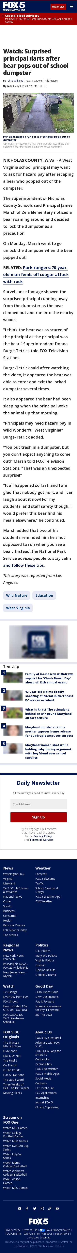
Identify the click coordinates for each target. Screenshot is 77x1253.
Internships (42, 1097)
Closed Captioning (46, 1107)
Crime (7, 901)
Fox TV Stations (34, 80)
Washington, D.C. (14, 874)
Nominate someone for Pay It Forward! (48, 1008)
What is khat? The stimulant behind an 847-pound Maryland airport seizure (48, 714)
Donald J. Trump (45, 975)
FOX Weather (43, 901)
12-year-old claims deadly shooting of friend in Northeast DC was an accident (49, 696)
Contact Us (42, 1059)
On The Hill (10, 1065)
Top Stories (10, 935)
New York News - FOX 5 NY (14, 957)
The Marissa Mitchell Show (12, 1044)
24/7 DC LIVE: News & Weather (16, 890)
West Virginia (18, 607)
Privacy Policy (43, 836)
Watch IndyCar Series (12, 1156)
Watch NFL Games (15, 1128)
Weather (43, 868)
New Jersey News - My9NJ (15, 974)
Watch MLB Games (15, 1141)
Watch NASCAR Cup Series (16, 1147)
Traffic (39, 883)
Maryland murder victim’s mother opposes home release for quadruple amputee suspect (49, 731)
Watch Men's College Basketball (15, 1164)
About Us (43, 1032)
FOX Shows (10, 1001)
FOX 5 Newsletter (46, 1069)
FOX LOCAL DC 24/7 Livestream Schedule (13, 1018)
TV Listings (10, 992)
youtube (20, 1208)
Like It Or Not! (12, 1056)
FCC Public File (44, 1088)
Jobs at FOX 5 (44, 1102)
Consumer (9, 916)
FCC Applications (46, 1093)
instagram (42, 1208)
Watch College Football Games (13, 1134)
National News (12, 896)
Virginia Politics (44, 960)
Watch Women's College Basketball (15, 1172)
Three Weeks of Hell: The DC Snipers (16, 1086)
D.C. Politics (42, 951)
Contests (41, 1083)
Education (44, 595)
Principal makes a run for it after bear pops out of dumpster (36, 138)
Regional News (11, 947)
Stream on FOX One (12, 1120)
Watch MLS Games (15, 1188)
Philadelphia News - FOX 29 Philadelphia (15, 965)
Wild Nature (51, 80)
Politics (41, 945)
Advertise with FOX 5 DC (47, 1044)
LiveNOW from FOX (15, 997)
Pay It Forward (44, 1001)
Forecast (41, 874)
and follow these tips (23, 565)
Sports (7, 906)
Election (40, 965)
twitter (35, 1208)
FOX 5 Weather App (47, 896)
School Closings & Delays (46, 890)
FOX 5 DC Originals (11, 1034)
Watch (8, 986)
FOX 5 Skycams (45, 878)
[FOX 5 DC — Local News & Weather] (14, 6)
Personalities (43, 1064)
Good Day (44, 986)
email (57, 1208)
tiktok (50, 1208)
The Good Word (13, 1079)
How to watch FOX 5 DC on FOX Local (15, 1008)
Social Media (43, 1078)
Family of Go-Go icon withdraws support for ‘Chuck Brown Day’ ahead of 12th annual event (49, 678)
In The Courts (12, 1070)
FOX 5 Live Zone (13, 1075)
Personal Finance (14, 925)
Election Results (45, 970)
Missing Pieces (12, 1093)
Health (7, 920)
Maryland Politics (46, 955)
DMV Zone (10, 1051)
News (8, 868)
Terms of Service (41, 840)
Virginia (7, 878)
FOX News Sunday (15, 930)
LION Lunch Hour (46, 992)
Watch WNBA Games (12, 1181)
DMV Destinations (47, 997)
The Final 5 (10, 1060)
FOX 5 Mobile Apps (47, 1074)
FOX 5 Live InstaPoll (48, 1038)
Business (9, 911)
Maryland (9, 883)
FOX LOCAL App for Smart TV (48, 1052)
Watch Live (58, 6)
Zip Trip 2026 (43, 1014)
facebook (27, 1208)
